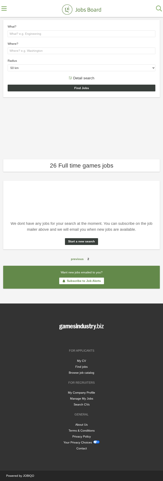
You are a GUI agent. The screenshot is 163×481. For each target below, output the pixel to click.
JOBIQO (28, 475)
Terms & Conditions (82, 430)
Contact (81, 448)
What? (12, 26)
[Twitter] (82, 338)
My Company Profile (81, 392)
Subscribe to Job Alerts (84, 280)
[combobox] (81, 33)
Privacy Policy (81, 436)
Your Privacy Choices (77, 442)
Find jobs (81, 366)
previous (77, 259)
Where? (13, 43)
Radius (12, 60)
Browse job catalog (81, 372)
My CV (81, 360)
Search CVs (82, 404)
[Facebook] (75, 338)
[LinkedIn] (88, 338)
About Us (81, 424)
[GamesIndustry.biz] (81, 8)
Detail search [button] (83, 78)
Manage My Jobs (81, 398)
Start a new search (81, 241)
